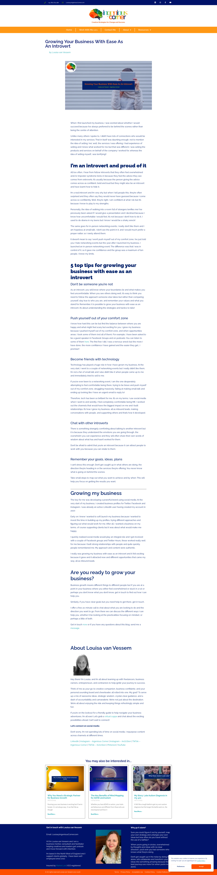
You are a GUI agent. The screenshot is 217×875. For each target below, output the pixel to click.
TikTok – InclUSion (97, 745)
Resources (143, 30)
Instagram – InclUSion (120, 741)
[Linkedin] (155, 2)
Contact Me (110, 30)
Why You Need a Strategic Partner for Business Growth (64, 796)
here (87, 342)
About (126, 30)
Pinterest (111, 745)
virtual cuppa (111, 716)
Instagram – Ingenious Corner (94, 741)
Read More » (51, 814)
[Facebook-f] (165, 2)
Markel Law (61, 865)
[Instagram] (160, 2)
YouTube (121, 745)
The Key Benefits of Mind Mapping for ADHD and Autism (107, 796)
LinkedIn (75, 741)
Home (69, 30)
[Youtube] (170, 2)
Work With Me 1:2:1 (88, 30)
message (75, 628)
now (85, 624)
